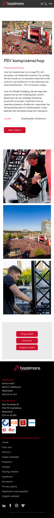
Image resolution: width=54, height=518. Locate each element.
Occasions (7, 481)
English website (10, 496)
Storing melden (10, 471)
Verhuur (6, 451)
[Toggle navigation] (41, 4)
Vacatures (7, 476)
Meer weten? (14, 130)
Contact (6, 466)
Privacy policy (9, 486)
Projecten (7, 461)
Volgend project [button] (27, 347)
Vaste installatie (10, 456)
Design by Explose (16, 512)
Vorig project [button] (27, 334)
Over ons (7, 447)
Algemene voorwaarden (15, 491)
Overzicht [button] (27, 340)
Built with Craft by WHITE (35, 512)
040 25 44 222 (9, 394)
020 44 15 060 (9, 415)
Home (5, 442)
